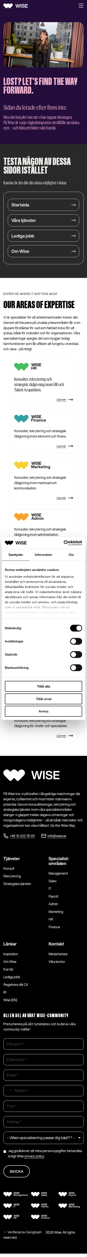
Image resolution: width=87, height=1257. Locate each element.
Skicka (16, 1171)
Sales (52, 881)
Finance (54, 927)
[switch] (76, 641)
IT (50, 888)
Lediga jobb (22, 235)
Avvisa (43, 711)
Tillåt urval (43, 699)
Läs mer (61, 400)
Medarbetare (58, 954)
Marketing (56, 911)
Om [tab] (71, 554)
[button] (81, 6)
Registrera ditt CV (15, 984)
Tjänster (11, 858)
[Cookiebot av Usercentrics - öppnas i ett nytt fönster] (63, 543)
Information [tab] (43, 554)
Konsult (8, 868)
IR (4, 992)
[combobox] (8, 1090)
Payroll (53, 896)
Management (58, 873)
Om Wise (20, 251)
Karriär (8, 969)
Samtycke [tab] (15, 554)
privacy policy (34, 1155)
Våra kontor (57, 961)
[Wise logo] (17, 6)
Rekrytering (12, 876)
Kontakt (56, 944)
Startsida (20, 204)
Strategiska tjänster (17, 883)
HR (51, 919)
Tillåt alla (43, 686)
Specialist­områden (59, 861)
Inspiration (10, 954)
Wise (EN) (10, 999)
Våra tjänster (23, 220)
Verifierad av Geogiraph (24, 1232)
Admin (53, 904)
